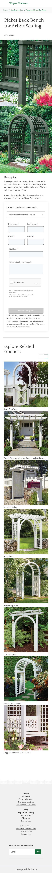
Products (26, 796)
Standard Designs (26, 802)
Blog (26, 810)
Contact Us (26, 834)
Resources (26, 821)
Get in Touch (26, 826)
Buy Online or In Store (26, 805)
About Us (26, 818)
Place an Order (26, 831)
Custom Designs (26, 799)
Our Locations (26, 815)
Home (5, 10)
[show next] (46, 356)
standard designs (17, 10)
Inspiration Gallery (26, 812)
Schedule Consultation (26, 828)
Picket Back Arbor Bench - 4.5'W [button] (22, 215)
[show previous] (41, 356)
